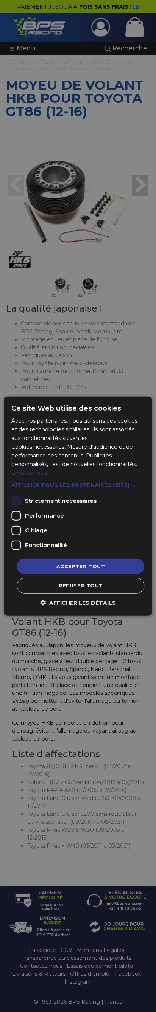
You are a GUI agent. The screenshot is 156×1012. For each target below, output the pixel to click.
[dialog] (78, 506)
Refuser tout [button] (81, 586)
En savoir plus (29, 473)
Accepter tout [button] (80, 566)
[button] (77, 484)
